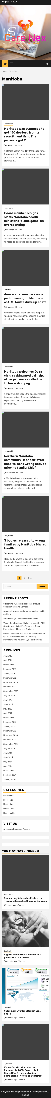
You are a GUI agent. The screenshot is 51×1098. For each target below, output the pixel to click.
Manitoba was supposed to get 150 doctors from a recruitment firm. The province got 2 (24, 134)
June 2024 (8, 757)
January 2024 (9, 779)
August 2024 (9, 748)
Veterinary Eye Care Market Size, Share (20, 619)
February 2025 (9, 722)
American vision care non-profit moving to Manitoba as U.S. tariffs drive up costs (25, 298)
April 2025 (7, 713)
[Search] (47, 63)
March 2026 (8, 665)
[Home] (5, 64)
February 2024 (9, 775)
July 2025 (7, 700)
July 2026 (7, 656)
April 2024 (7, 766)
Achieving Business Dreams (16, 829)
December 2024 (10, 731)
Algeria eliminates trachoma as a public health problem (22, 956)
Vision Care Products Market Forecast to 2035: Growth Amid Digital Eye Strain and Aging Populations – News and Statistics (24, 626)
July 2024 (7, 753)
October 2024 (9, 739)
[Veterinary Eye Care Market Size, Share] (25, 986)
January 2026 (9, 673)
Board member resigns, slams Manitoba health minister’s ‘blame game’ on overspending (24, 219)
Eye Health (8, 289)
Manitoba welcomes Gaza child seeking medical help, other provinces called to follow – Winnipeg (24, 377)
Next (30, 578)
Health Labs (8, 124)
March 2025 (8, 717)
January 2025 (9, 726)
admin (20, 145)
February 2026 (9, 669)
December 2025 (10, 678)
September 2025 (10, 691)
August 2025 (9, 695)
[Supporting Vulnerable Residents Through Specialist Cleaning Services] (25, 873)
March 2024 (8, 770)
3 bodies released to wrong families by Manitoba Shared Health (25, 544)
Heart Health (9, 813)
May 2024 (7, 762)
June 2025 (8, 704)
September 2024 (10, 744)
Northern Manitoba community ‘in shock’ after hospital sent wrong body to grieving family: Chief (25, 462)
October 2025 (9, 687)
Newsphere (38, 1091)
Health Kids (8, 367)
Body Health (8, 451)
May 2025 (7, 709)
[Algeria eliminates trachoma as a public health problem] (25, 929)
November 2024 (10, 735)
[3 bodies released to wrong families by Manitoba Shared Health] (25, 514)
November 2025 (10, 682)
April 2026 (7, 660)
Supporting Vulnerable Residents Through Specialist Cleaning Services (25, 899)
